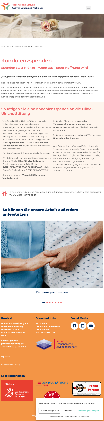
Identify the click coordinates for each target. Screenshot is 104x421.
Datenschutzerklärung (72, 416)
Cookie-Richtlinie (56, 416)
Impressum (85, 416)
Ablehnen (68, 410)
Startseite (5, 46)
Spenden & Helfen (19, 46)
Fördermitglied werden (52, 291)
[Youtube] (91, 326)
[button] (88, 8)
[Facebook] (74, 326)
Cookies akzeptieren (49, 410)
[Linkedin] (82, 326)
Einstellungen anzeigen (88, 410)
